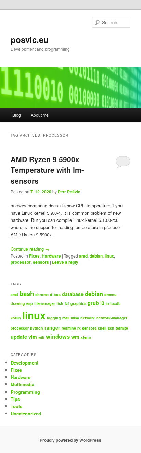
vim (32, 336)
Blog (16, 115)
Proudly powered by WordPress (70, 440)
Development (24, 362)
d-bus (55, 294)
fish (59, 303)
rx (79, 328)
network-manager (111, 317)
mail (65, 317)
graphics (78, 303)
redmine (69, 328)
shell (102, 328)
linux (109, 256)
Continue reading (30, 249)
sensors (41, 262)
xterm (86, 337)
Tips (15, 399)
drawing (18, 303)
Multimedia (22, 384)
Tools (16, 406)
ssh (111, 328)
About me (40, 115)
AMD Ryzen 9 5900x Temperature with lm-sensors (47, 170)
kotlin (16, 317)
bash (27, 293)
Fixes (34, 256)
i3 (102, 302)
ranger (52, 327)
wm (75, 336)
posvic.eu (30, 39)
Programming (25, 392)
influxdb (113, 303)
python (36, 328)
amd (83, 256)
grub (93, 302)
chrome (42, 294)
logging (54, 317)
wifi (41, 337)
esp (29, 303)
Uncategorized (26, 413)
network (87, 317)
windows (58, 336)
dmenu (110, 294)
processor (21, 262)
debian (96, 256)
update (19, 336)
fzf (67, 303)
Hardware (51, 256)
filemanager (44, 303)
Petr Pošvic (69, 192)
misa (75, 317)
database (73, 293)
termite (122, 328)
